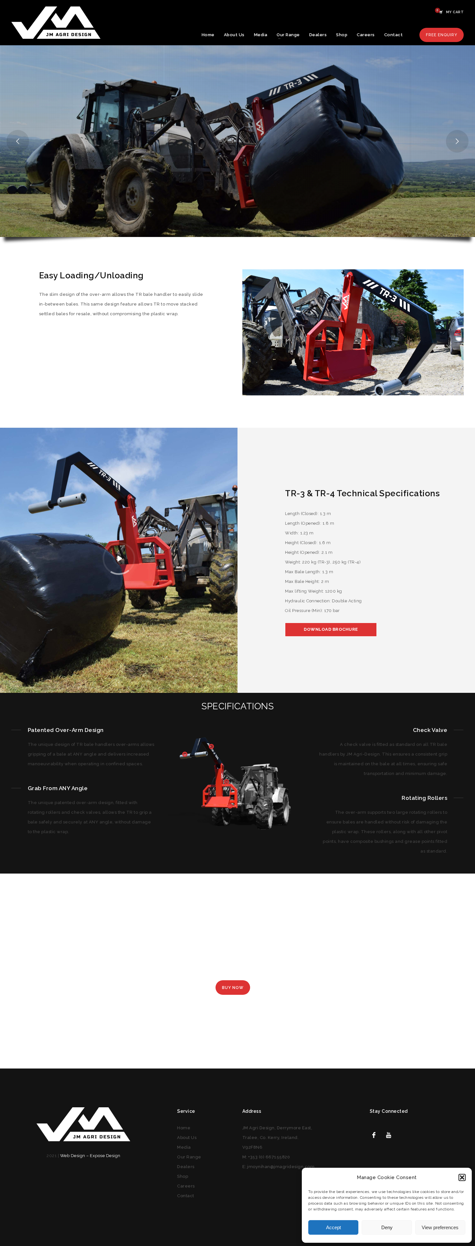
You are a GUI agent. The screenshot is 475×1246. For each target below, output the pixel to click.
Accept (333, 1227)
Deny (387, 1227)
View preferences (440, 1227)
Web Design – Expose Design (90, 1155)
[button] (462, 1177)
